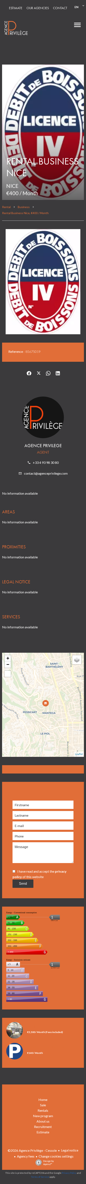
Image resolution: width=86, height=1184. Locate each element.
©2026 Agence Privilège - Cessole (32, 1150)
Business (24, 207)
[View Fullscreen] (8, 674)
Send (23, 883)
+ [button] (7, 658)
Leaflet (79, 754)
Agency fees (25, 1156)
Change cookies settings (56, 1156)
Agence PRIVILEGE (43, 446)
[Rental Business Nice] (43, 132)
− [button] (7, 664)
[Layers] (76, 659)
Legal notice (69, 1150)
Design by (48, 1162)
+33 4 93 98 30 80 (46, 462)
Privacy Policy (69, 1173)
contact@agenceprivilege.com (46, 473)
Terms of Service (40, 1176)
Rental (6, 207)
